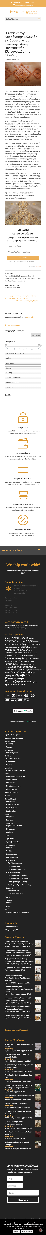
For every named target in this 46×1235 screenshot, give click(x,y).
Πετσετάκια (10, 829)
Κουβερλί (9, 847)
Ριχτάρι (31, 661)
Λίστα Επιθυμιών (11, 927)
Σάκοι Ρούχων (11, 789)
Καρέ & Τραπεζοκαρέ (14, 826)
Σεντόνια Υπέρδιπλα (15, 894)
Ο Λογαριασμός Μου (12, 930)
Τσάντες (9, 747)
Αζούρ (15, 638)
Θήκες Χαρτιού (11, 779)
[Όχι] (43, 1227)
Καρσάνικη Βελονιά (26, 276)
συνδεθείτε (30, 317)
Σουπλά (15, 672)
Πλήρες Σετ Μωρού (11, 661)
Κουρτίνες (8, 768)
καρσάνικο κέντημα (12, 59)
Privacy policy (27, 1231)
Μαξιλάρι (11, 650)
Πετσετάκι (36, 658)
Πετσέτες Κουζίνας (13, 758)
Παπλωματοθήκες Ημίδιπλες (18, 878)
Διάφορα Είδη (10, 741)
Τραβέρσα (23, 675)
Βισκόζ (32, 638)
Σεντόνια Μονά (13, 890)
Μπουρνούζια (11, 783)
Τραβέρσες (10, 839)
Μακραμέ (32, 647)
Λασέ (6, 647)
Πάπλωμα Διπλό (20, 653)
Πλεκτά (7, 796)
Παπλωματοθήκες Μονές (17, 882)
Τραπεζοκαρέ (14, 678)
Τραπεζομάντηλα (12, 842)
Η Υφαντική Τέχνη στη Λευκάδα (28, 301)
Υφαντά (7, 897)
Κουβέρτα (36, 641)
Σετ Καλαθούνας (12, 808)
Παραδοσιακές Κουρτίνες (15, 770)
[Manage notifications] (41, 1230)
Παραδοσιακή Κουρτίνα (18, 658)
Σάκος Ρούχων (19, 664)
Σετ (7, 835)
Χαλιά (7, 909)
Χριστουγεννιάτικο (15, 684)
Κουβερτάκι (10, 801)
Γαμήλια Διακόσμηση (12, 735)
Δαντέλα (11, 641)
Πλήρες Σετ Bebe (12, 804)
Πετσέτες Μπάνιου (13, 786)
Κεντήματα (9, 750)
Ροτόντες (9, 832)
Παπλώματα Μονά (14, 866)
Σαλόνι (7, 814)
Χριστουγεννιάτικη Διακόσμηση (17, 912)
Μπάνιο (7, 774)
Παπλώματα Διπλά (15, 863)
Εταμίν (8, 903)
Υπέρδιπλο (34, 682)
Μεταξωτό (9, 652)
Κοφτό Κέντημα (30, 644)
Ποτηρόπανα (11, 762)
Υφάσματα (8, 900)
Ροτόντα (9, 663)
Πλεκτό (23, 661)
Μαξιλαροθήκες (25, 650)
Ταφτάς (8, 675)
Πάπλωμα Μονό (32, 653)
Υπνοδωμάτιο (10, 845)
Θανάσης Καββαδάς (12, 276)
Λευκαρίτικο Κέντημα (14, 647)
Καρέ (29, 641)
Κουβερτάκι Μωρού (13, 644)
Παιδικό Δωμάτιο (11, 792)
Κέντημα (21, 641)
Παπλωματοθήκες (13, 873)
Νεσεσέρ (9, 744)
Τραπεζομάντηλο (18, 681)
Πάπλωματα (10, 860)
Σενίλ (26, 664)
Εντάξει (16, 1231)
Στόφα (32, 672)
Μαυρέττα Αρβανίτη (19, 281)
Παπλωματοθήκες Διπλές (17, 875)
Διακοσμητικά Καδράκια (14, 738)
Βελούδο (25, 638)
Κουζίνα (8, 756)
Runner (8, 638)
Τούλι (13, 675)
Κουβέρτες (10, 851)
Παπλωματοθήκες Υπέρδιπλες (19, 885)
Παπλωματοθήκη (29, 656)
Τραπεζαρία (9, 823)
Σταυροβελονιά (24, 672)
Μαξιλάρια (10, 817)
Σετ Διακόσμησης (22, 666)
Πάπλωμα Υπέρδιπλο (14, 655)
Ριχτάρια (9, 820)
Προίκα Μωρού (10, 799)
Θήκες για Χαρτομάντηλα (15, 776)
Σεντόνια (9, 888)
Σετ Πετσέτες (34, 670)
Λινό (24, 647)
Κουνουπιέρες (11, 854)
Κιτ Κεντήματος (12, 753)
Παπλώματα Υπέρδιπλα (16, 869)
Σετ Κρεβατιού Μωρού (22, 670)
